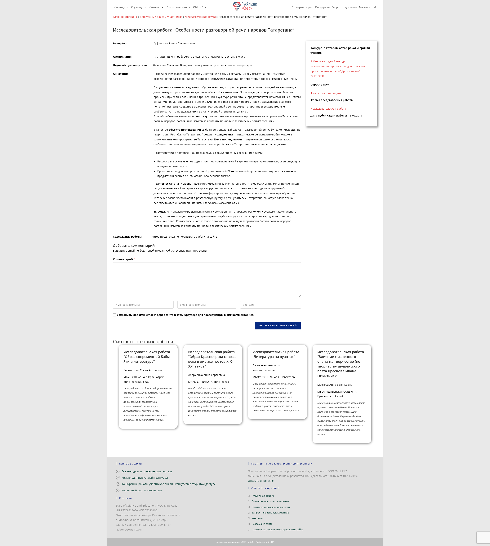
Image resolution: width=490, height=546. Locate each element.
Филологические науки (200, 17)
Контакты (257, 518)
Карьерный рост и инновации (142, 490)
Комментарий (124, 259)
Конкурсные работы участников (161, 17)
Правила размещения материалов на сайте (277, 529)
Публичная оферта (263, 495)
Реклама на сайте (262, 524)
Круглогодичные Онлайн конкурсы (145, 477)
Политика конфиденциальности (271, 507)
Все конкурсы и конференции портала (147, 471)
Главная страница (125, 17)
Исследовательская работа (328, 108)
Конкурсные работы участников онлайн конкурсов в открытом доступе (169, 484)
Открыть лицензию (261, 480)
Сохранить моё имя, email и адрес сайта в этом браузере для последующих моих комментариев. (185, 315)
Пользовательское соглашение (270, 501)
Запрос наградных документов (270, 512)
